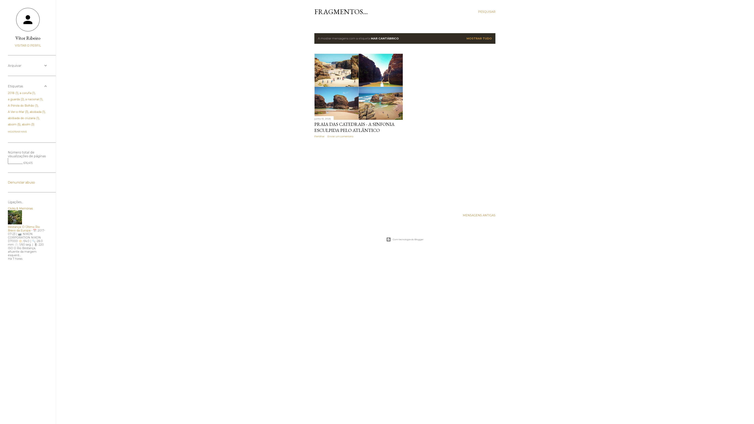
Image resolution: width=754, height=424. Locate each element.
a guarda (15, 99)
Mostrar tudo (479, 38)
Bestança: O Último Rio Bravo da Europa (24, 228)
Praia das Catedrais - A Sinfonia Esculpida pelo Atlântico (354, 127)
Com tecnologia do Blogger (408, 239)
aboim (14, 124)
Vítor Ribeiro (28, 38)
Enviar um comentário (340, 136)
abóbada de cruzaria (23, 118)
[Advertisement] (358, 175)
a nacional (33, 99)
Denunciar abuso (21, 182)
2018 (12, 93)
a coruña (27, 93)
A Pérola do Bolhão (22, 105)
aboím (28, 124)
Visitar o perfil (28, 45)
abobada (37, 112)
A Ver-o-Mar (17, 112)
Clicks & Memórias (20, 208)
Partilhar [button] (319, 136)
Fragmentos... (341, 11)
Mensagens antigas (479, 215)
